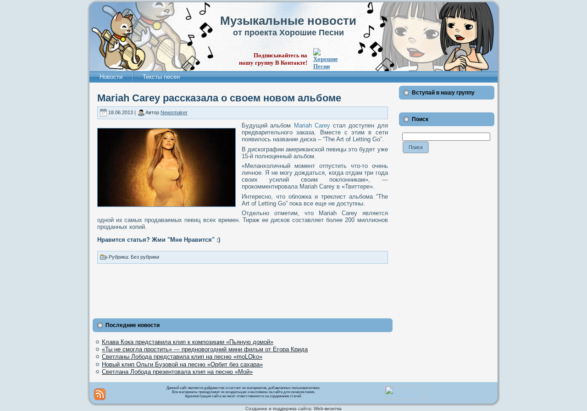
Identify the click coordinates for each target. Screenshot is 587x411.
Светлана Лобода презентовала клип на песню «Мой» (177, 371)
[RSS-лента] (99, 394)
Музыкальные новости (288, 21)
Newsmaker (174, 112)
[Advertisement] (242, 289)
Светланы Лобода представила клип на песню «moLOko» (182, 356)
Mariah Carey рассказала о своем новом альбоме (219, 98)
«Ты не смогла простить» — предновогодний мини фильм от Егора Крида (205, 349)
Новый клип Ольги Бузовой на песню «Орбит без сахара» (182, 364)
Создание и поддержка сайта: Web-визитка (293, 408)
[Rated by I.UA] (405, 398)
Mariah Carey (312, 125)
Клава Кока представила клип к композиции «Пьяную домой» (187, 342)
